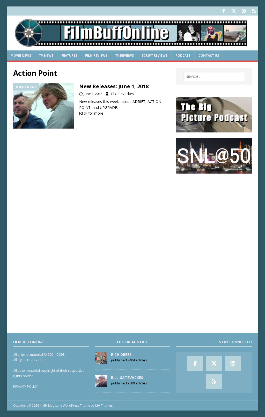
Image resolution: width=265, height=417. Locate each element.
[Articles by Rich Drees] (101, 361)
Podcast (182, 55)
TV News (46, 55)
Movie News (21, 55)
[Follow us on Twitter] (233, 11)
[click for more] (92, 113)
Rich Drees (121, 354)
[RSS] (253, 11)
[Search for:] (214, 76)
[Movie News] (43, 106)
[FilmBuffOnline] (133, 47)
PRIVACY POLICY (25, 386)
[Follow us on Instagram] (243, 11)
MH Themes (104, 405)
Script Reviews (154, 55)
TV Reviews (124, 55)
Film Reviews (96, 55)
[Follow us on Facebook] (223, 11)
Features (69, 55)
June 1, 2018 (93, 93)
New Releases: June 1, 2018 (114, 86)
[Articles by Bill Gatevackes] (101, 384)
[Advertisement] (214, 212)
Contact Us (208, 55)
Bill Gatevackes (122, 93)
